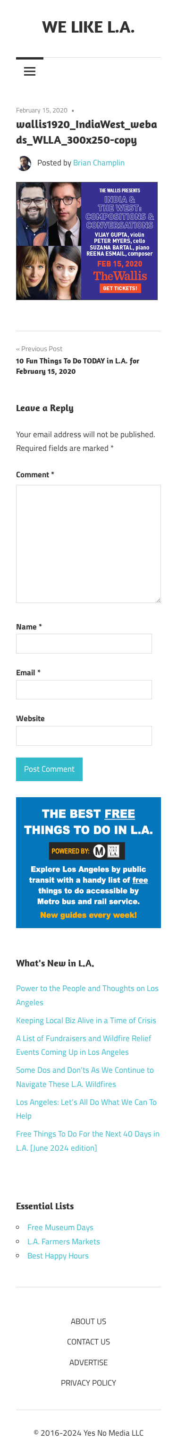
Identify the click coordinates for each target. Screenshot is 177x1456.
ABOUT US (88, 1321)
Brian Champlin (99, 162)
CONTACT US (88, 1341)
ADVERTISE (88, 1362)
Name (29, 626)
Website (30, 718)
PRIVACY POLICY (88, 1383)
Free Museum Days (60, 1227)
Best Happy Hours (58, 1255)
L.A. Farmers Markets (63, 1241)
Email (28, 672)
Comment (35, 474)
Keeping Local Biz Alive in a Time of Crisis (86, 1020)
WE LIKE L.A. (88, 26)
